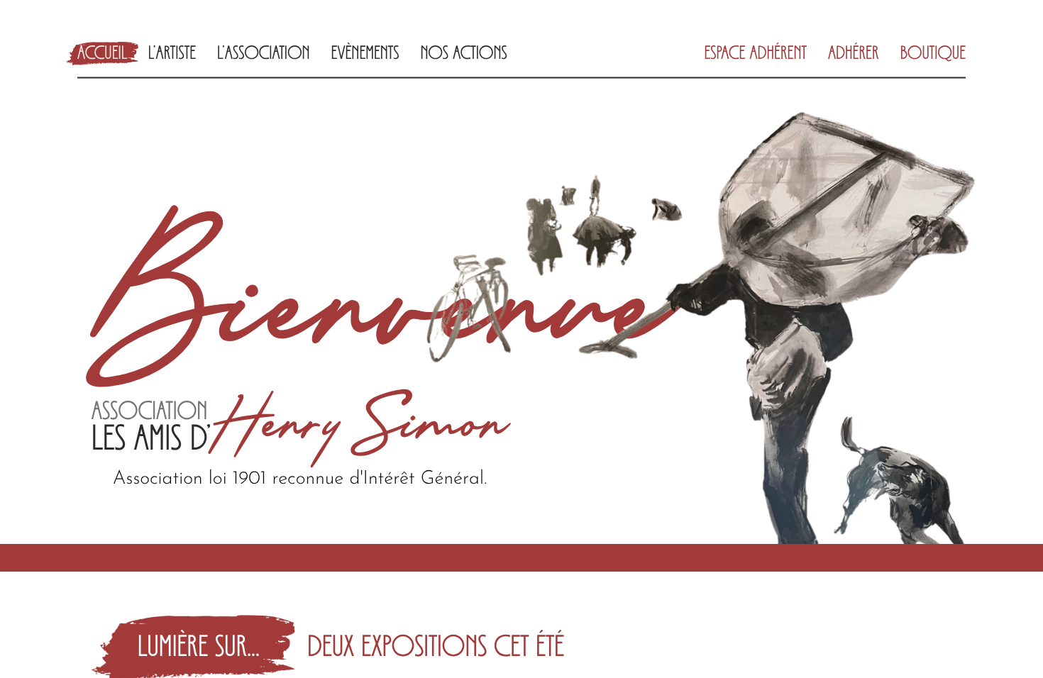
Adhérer (853, 54)
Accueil (102, 54)
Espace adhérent (756, 54)
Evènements (365, 54)
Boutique (933, 54)
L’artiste (172, 54)
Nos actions (464, 54)
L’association (263, 54)
